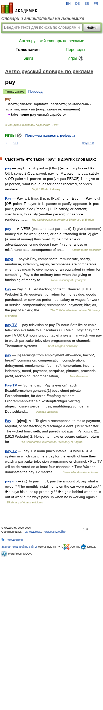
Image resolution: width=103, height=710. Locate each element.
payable (88, 143)
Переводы (75, 49)
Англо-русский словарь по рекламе (51, 41)
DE (77, 3)
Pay (8, 198)
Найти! (92, 28)
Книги (27, 58)
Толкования (28, 49)
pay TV (11, 325)
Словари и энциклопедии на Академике (42, 18)
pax (15, 143)
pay (8, 168)
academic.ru (19, 7)
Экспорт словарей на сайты (19, 546)
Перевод (35, 91)
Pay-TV (11, 385)
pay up (11, 481)
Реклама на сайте (54, 531)
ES (86, 3)
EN (68, 3)
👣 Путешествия (12, 539)
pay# (9, 259)
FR (96, 3)
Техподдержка (32, 531)
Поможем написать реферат (50, 135)
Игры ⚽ (75, 58)
